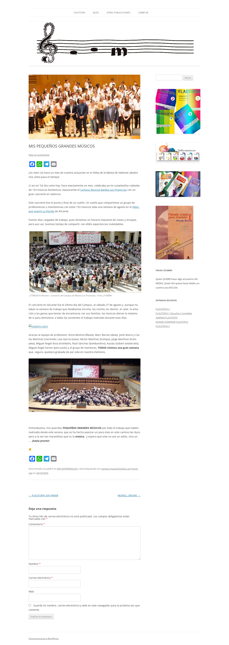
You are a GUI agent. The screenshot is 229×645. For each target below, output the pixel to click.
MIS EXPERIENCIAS (67, 468)
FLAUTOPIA (79, 12)
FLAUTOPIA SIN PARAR (43, 495)
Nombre (35, 564)
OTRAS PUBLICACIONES (118, 12)
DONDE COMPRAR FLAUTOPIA (172, 321)
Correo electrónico (41, 577)
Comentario (37, 524)
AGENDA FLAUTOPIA (166, 317)
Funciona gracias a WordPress (44, 638)
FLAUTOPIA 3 (163, 309)
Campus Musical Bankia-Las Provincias (103, 189)
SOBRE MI (143, 12)
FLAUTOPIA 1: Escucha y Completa (174, 313)
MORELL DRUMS (129, 495)
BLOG (96, 12)
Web (31, 591)
